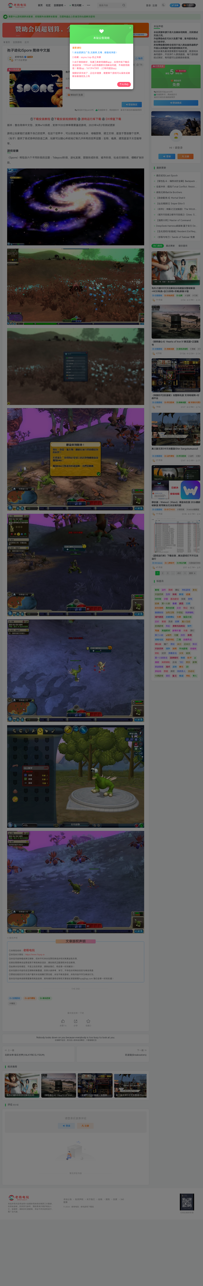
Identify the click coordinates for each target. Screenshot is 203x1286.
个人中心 (124, 84)
